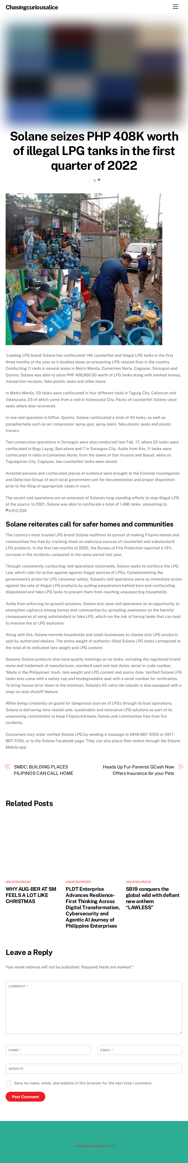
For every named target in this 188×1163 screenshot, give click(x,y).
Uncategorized (18, 882)
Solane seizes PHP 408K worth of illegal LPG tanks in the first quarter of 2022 (94, 150)
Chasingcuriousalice (91, 1146)
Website (16, 1069)
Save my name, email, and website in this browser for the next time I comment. (83, 1083)
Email (106, 1050)
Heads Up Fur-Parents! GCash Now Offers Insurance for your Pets (138, 770)
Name (15, 1050)
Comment (18, 986)
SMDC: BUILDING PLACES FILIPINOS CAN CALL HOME (43, 770)
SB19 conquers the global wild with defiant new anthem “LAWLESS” (152, 898)
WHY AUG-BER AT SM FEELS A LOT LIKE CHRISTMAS (31, 895)
